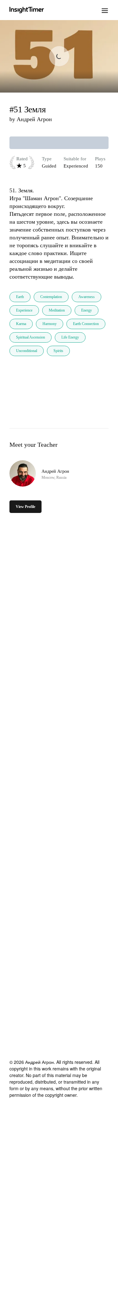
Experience (24, 310)
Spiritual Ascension (30, 337)
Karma (21, 324)
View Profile (25, 506)
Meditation (57, 310)
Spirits (58, 351)
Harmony (49, 324)
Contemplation (51, 297)
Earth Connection (86, 324)
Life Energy (70, 337)
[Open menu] (105, 10)
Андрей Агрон (34, 119)
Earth (20, 297)
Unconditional (26, 351)
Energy (86, 310)
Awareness (86, 297)
